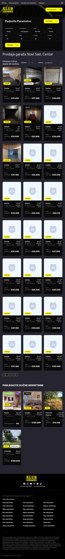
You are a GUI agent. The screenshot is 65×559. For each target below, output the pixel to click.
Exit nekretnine (28, 516)
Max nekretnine (8, 519)
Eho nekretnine (8, 512)
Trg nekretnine (48, 519)
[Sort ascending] (29, 62)
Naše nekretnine (14, 3)
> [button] (16, 375)
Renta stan (47, 522)
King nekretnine (28, 519)
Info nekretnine (8, 506)
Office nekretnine (8, 509)
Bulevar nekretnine (49, 506)
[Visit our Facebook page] (24, 484)
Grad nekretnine (8, 502)
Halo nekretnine (28, 509)
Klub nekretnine (48, 509)
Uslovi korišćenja (39, 486)
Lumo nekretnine (49, 526)
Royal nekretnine (28, 506)
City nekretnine (28, 502)
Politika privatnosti (26, 486)
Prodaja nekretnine (29, 526)
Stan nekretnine (8, 516)
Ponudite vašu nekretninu (28, 3)
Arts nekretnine (8, 522)
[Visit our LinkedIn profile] (37, 484)
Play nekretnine (48, 516)
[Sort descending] (32, 62)
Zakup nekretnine (8, 526)
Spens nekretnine (28, 512)
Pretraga (10, 45)
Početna (4, 3)
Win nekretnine (48, 512)
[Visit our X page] (34, 484)
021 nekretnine (48, 502)
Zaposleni (41, 3)
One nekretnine (28, 522)
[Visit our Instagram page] (28, 484)
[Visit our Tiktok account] (41, 484)
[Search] (60, 10)
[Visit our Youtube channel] (31, 484)
